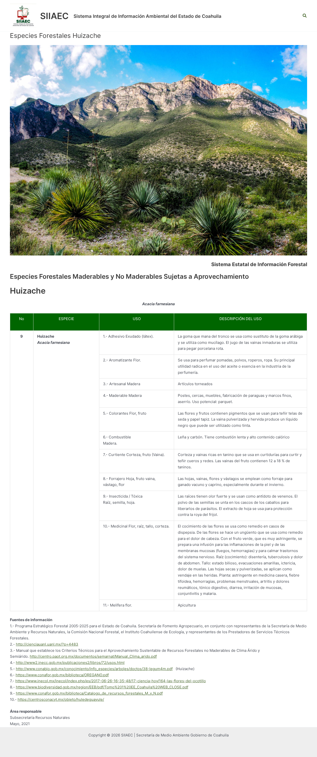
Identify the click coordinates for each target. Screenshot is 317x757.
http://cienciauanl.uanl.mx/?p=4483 (47, 644)
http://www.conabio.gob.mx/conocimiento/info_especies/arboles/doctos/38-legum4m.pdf (94, 668)
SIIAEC (54, 16)
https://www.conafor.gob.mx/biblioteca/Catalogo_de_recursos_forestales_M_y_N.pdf (89, 693)
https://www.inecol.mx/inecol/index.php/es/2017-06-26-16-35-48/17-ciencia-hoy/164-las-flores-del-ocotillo (110, 681)
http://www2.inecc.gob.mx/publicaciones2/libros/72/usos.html (70, 662)
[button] (305, 16)
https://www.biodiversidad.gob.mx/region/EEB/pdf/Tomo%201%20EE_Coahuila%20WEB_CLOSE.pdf (102, 687)
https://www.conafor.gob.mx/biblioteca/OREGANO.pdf (62, 675)
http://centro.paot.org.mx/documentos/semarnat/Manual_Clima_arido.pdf (93, 656)
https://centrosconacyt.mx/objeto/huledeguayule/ (61, 699)
